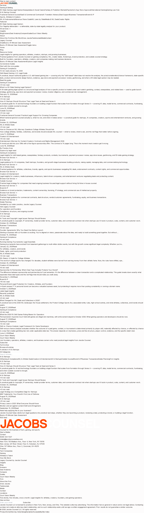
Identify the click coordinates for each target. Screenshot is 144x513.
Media (43, 38)
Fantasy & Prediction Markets (56, 10)
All (1, 359)
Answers (6, 33)
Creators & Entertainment (42, 359)
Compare (23, 33)
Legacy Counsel (6, 40)
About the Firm (5, 38)
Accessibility (37, 512)
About (2, 36)
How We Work (16, 38)
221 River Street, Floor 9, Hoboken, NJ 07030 (22, 444)
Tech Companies (6, 451)
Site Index (45, 512)
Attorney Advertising (17, 512)
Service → (13, 158)
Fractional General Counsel (10, 15)
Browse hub (5, 158)
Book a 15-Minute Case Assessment (17, 43)
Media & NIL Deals (52, 19)
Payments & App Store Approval (79, 10)
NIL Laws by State (38, 19)
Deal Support (64, 15)
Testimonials (36, 38)
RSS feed (3, 418)
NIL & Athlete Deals (25, 359)
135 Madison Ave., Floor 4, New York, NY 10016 (22, 442)
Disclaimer (29, 512)
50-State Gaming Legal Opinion (11, 10)
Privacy (2, 512)
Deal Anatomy (15, 33)
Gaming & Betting (6, 8)
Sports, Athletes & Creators (10, 17)
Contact (48, 38)
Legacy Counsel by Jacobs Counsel (13, 460)
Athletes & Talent (6, 456)
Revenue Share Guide (23, 19)
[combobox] (5, 356)
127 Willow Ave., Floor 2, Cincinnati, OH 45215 (19, 446)
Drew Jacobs (27, 38)
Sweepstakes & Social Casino (34, 10)
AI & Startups (57, 359)
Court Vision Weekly (39, 33)
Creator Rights (64, 19)
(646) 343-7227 (6, 437)
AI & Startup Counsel (8, 12)
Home (2, 47)
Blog (1, 33)
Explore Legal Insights (35, 61)
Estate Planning (104, 359)
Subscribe (4, 343)
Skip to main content (7, 1)
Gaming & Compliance (10, 359)
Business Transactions (77, 15)
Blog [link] (1, 50)
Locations (3, 493)
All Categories (5, 352)
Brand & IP (90, 15)
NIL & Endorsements (7, 19)
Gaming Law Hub (113, 10)
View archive (5, 500)
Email (2, 43)
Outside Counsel (68, 359)
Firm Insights (114, 359)
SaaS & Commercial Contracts (31, 15)
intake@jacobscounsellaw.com (11, 439)
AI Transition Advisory (51, 15)
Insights (3, 31)
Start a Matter (5, 432)
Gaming (3, 453)
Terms (7, 512)
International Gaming (99, 10)
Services (3, 5)
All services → (5, 29)
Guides (29, 33)
